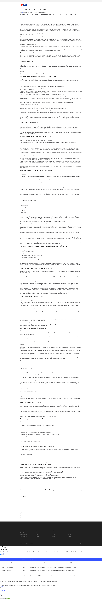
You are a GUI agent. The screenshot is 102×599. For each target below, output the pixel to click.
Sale (68, 529)
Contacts (37, 536)
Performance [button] (2, 582)
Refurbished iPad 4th (23, 530)
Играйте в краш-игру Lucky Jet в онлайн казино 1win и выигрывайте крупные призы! (38, 489)
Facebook (53, 536)
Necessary (2, 554)
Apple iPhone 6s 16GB (24, 534)
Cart (68, 532)
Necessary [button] (2, 553)
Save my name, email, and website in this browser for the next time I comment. (34, 515)
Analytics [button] (1, 586)
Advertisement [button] (2, 590)
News (37, 529)
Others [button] (1, 594)
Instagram (53, 532)
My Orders (69, 534)
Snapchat (53, 534)
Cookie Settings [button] (3, 598)
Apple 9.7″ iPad (22, 532)
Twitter (53, 529)
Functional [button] (2, 578)
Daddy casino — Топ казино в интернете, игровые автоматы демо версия (66, 490)
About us (37, 534)
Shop (37, 532)
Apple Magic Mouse (23, 536)
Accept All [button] (8, 598)
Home (21, 12)
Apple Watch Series (23, 529)
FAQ (36, 530)
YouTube (53, 530)
